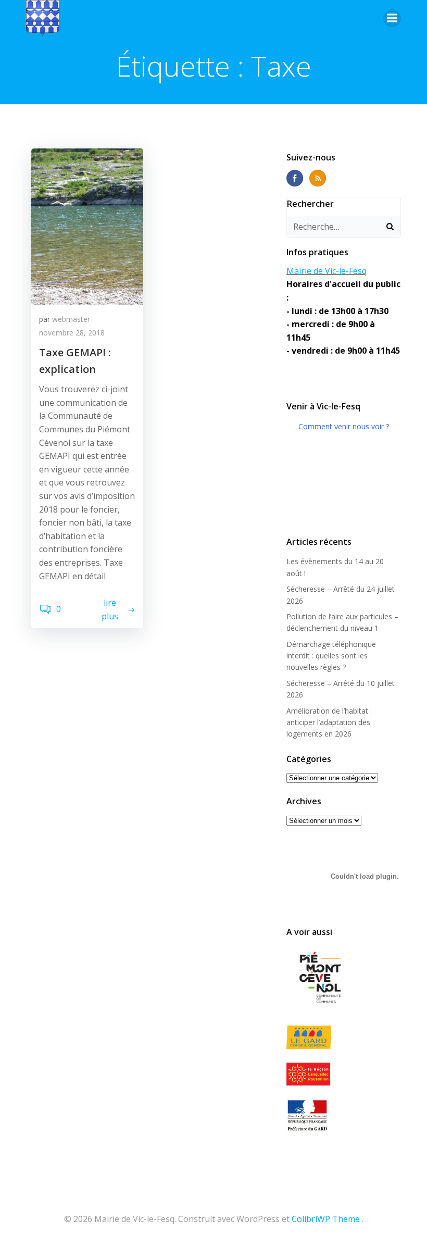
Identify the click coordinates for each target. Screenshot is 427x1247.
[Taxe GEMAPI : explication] (87, 225)
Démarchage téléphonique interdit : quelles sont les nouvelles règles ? (331, 655)
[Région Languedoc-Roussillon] (343, 1074)
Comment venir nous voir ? (343, 426)
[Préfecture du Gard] (343, 1115)
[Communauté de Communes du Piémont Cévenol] (343, 978)
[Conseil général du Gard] (343, 1037)
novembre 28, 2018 (72, 333)
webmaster (71, 319)
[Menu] (392, 18)
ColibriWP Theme (326, 1219)
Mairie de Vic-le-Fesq (326, 271)
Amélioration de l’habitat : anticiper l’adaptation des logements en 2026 (329, 722)
